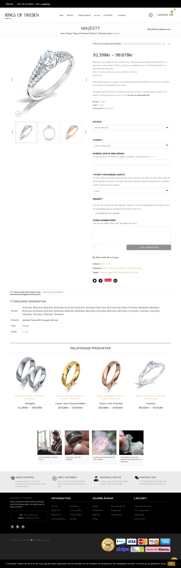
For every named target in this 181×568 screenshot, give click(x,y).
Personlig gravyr (118, 506)
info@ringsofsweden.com (155, 484)
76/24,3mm (59, 314)
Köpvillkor (74, 506)
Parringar (20, 396)
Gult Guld (26, 320)
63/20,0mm (59, 311)
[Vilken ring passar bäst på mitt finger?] (104, 442)
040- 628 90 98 (30, 515)
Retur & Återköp (53, 292)
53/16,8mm (91, 307)
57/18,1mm (133, 307)
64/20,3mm (69, 311)
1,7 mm (25, 326)
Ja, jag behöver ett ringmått (107, 213)
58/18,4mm (144, 307)
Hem (61, 15)
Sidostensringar (105, 33)
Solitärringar (151, 398)
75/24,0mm (48, 314)
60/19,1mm (27, 311)
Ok (171, 563)
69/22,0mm (122, 311)
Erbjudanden (84, 15)
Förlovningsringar (120, 272)
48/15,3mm (38, 307)
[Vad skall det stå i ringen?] (77, 442)
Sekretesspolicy (58, 519)
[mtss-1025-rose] (72, 132)
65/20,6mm (80, 311)
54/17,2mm (101, 307)
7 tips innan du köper (143, 506)
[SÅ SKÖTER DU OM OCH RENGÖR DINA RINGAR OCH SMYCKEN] (131, 442)
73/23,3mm (27, 314)
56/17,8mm (122, 307)
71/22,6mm (144, 311)
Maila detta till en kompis (107, 257)
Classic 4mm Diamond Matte (70, 403)
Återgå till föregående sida (158, 29)
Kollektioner (98, 510)
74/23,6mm (38, 314)
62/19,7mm (48, 311)
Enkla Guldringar (65, 396)
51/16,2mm (69, 307)
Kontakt (122, 15)
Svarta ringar (139, 519)
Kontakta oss (32, 518)
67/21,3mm (101, 311)
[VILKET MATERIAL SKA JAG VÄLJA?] (49, 442)
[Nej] (177, 563)
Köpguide (108, 15)
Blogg (97, 15)
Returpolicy (56, 514)
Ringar (70, 15)
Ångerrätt (55, 510)
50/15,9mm (59, 307)
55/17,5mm (112, 307)
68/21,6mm (112, 311)
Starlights (30, 403)
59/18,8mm (154, 307)
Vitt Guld (54, 320)
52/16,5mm (80, 307)
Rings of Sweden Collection (85, 33)
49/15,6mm (48, 307)
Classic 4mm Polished (110, 403)
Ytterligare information (25, 292)
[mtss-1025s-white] (49, 132)
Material (97, 121)
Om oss (54, 506)
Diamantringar (106, 272)
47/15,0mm (27, 307)
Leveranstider (76, 510)
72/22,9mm (155, 311)
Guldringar (133, 272)
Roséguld (46, 320)
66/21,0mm (91, 311)
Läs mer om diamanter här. (138, 95)
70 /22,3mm (133, 311)
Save (109, 280)
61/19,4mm (38, 311)
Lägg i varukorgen (148, 247)
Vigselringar (139, 514)
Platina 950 (36, 320)
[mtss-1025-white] (49, 80)
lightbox (18, 114)
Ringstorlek (116, 510)
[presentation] (12, 80)
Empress (151, 403)
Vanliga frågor (76, 514)
